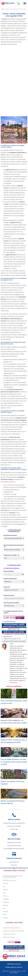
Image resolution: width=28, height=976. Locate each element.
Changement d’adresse (9, 934)
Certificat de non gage (9, 937)
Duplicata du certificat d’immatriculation (13, 931)
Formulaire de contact (14, 967)
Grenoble (5, 912)
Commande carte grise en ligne (11, 928)
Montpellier (6, 899)
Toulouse (5, 890)
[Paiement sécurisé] (14, 854)
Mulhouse (5, 918)
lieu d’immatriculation (12, 485)
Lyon (4, 887)
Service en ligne (14, 839)
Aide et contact (14, 819)
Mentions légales (14, 964)
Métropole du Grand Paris (10, 880)
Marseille (5, 883)
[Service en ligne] (14, 834)
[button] (25, 3)
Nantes (5, 896)
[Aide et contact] (14, 815)
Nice (4, 893)
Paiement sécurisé (14, 858)
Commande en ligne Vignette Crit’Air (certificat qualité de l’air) (12, 876)
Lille (4, 908)
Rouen (4, 915)
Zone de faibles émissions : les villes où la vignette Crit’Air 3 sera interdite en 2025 (14, 761)
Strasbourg (6, 902)
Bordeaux (5, 905)
